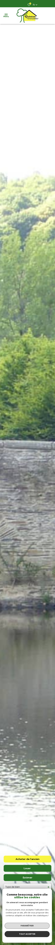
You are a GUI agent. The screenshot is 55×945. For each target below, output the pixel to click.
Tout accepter (27, 934)
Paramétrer (27, 925)
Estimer (27, 877)
